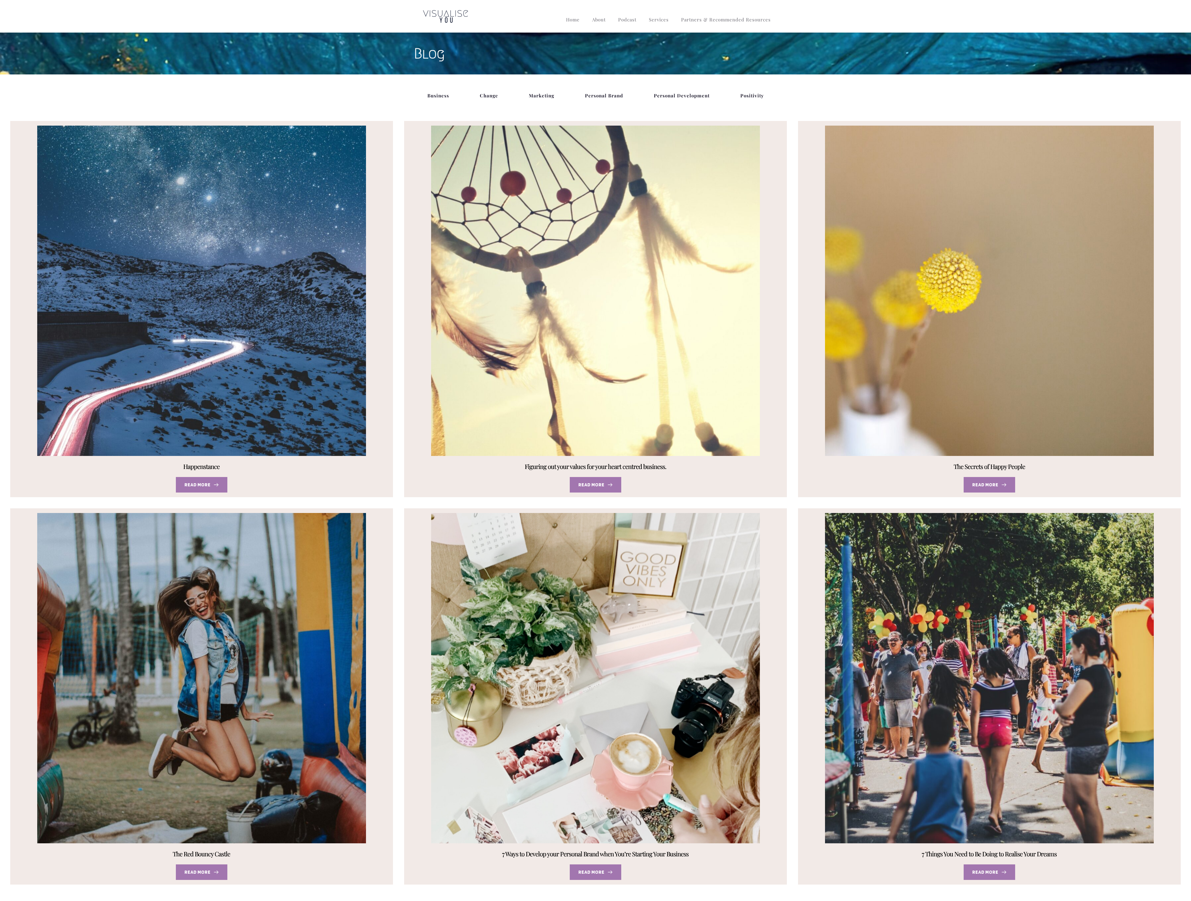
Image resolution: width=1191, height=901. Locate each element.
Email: (553, 494)
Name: (553, 468)
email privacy (610, 517)
